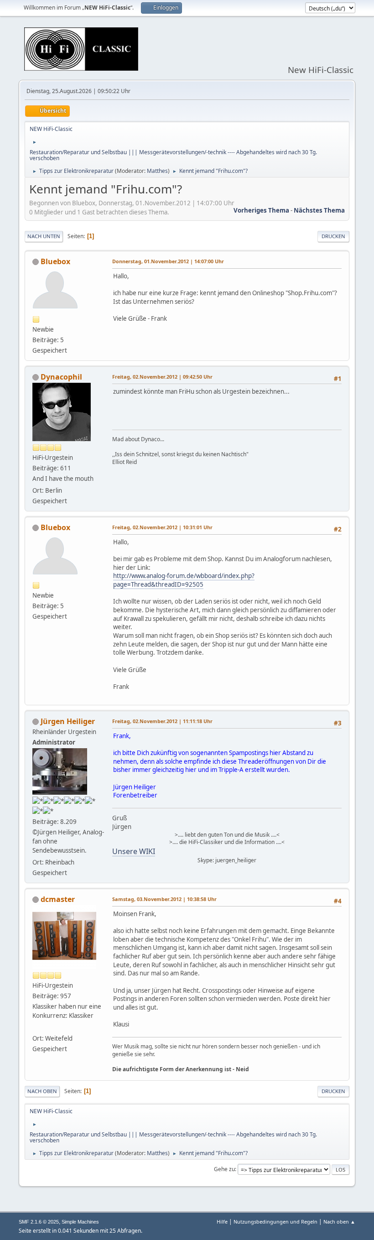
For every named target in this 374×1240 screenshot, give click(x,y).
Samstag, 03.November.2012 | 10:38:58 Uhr (164, 899)
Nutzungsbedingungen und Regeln (275, 1221)
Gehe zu (224, 1169)
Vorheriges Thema (261, 210)
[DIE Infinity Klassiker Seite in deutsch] (36, 1027)
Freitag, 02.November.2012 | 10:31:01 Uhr (162, 527)
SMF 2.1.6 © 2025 (39, 1221)
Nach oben (42, 1091)
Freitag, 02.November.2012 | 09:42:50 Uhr (162, 376)
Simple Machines (80, 1221)
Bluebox (55, 261)
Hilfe (222, 1221)
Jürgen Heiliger (68, 721)
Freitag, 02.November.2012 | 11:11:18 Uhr (162, 721)
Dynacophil (61, 377)
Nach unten (43, 236)
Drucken (333, 236)
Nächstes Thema (319, 210)
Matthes (157, 171)
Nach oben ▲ (339, 1221)
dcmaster (58, 899)
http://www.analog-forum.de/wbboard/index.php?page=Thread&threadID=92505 (184, 580)
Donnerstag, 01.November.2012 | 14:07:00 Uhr (168, 261)
